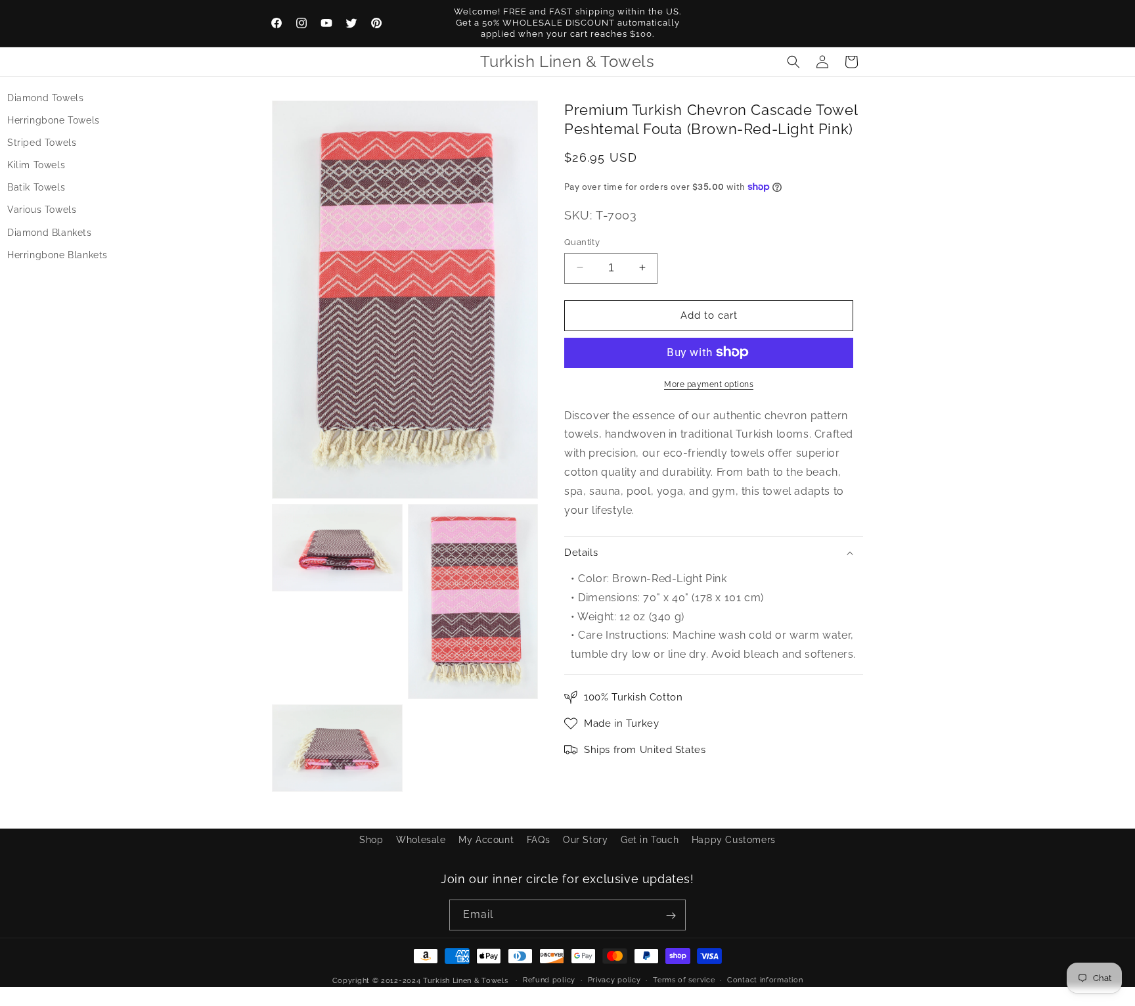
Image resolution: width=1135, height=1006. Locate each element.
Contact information (765, 979)
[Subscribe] (670, 915)
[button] (793, 61)
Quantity (582, 241)
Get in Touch (650, 840)
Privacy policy (614, 979)
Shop (371, 840)
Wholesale (420, 840)
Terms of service (684, 979)
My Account (486, 840)
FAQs (538, 840)
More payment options (708, 383)
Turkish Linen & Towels (465, 980)
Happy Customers (734, 840)
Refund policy (549, 979)
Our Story (585, 840)
